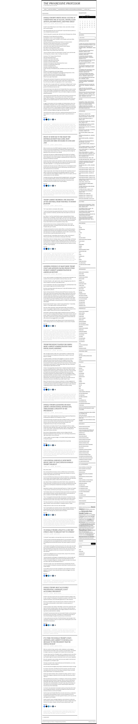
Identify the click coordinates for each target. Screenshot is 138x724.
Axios (80, 364)
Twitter (61, 524)
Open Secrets (81, 447)
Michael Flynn (73, 126)
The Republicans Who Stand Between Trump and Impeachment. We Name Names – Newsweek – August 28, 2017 (87, 70)
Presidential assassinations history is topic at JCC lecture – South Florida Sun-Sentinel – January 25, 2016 (86, 162)
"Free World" (60, 629)
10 (82, 23)
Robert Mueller (51, 397)
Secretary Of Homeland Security (65, 523)
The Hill (80, 398)
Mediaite (80, 246)
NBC (80, 252)
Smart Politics (81, 389)
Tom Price (59, 129)
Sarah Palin (91, 531)
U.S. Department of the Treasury (84, 489)
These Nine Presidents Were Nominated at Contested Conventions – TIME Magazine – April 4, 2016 (86, 81)
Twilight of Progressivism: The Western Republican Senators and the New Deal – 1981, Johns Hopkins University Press (87, 107)
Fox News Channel (88, 514)
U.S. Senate (81, 493)
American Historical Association (84, 426)
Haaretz (80, 280)
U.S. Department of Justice (83, 486)
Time (80, 343)
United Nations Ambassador (64, 259)
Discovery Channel (82, 237)
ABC (79, 225)
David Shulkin (68, 253)
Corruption (64, 253)
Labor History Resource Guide (84, 441)
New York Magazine (82, 323)
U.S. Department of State (83, 488)
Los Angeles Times (82, 287)
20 (89, 25)
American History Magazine (84, 311)
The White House (82, 484)
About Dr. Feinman (52, 9)
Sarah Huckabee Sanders (59, 128)
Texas (94, 533)
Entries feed (81, 551)
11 (84, 23)
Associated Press (82, 229)
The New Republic (82, 338)
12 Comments (59, 273)
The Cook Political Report (83, 393)
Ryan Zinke (52, 128)
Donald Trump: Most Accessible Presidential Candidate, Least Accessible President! (56, 589)
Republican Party (68, 192)
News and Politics (47, 124)
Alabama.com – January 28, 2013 (84, 113)
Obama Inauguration (82, 500)
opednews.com (81, 256)
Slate (80, 388)
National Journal (82, 376)
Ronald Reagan (66, 256)
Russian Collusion (63, 397)
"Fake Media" (55, 629)
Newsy (80, 254)
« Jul (79, 32)
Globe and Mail (81, 278)
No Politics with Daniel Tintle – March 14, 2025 (87, 159)
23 (80, 27)
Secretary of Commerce (68, 335)
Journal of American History (84, 437)
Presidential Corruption (47, 396)
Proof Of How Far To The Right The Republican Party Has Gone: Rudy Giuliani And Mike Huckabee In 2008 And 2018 (59, 140)
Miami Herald (81, 288)
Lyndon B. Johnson (90, 520)
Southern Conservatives (63, 454)
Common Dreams (82, 366)
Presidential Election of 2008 (60, 192)
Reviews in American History (84, 452)
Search (93, 543)
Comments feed (82, 552)
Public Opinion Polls (88, 528)
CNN (80, 236)
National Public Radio (82, 251)
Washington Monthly (82, 348)
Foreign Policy (81, 316)
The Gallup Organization (83, 396)
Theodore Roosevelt (82, 534)
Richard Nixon (60, 256)
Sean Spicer (70, 128)
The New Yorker (82, 339)
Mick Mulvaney (46, 127)
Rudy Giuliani (48, 128)
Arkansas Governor (59, 190)
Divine (90, 721)
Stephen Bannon (46, 337)
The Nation (81, 336)
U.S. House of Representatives (84, 491)
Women (83, 538)
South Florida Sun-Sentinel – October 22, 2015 (87, 177)
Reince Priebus (57, 127)
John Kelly (63, 126)
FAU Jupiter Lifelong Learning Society (85, 355)
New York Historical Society (84, 446)
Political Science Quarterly (83, 328)
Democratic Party (86, 511)
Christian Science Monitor (83, 277)
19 (87, 25)
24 (82, 27)
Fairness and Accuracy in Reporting (85, 239)
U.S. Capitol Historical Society (84, 461)
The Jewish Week (82, 302)
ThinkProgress (81, 405)
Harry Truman (89, 517)
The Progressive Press (83, 401)
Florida (84, 514)
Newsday (80, 292)
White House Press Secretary (49, 194)
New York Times (82, 290)
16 (80, 25)
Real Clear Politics (82, 383)
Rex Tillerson (62, 127)
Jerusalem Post (81, 282)
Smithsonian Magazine (83, 331)
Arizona (54, 190)
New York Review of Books (83, 324)
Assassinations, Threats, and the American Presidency (70, 9)
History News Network (83, 415)
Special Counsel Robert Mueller (69, 336)
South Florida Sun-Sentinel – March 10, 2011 (86, 169)
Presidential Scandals (66, 396)
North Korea (56, 581)
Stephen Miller (52, 337)
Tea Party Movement (89, 533)
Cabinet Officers (65, 711)
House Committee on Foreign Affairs (85, 466)
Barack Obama (65, 190)
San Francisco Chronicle (83, 295)
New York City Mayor (50, 192)
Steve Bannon (48, 129)
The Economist (81, 334)
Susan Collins (70, 454)
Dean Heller (55, 451)
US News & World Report (83, 344)
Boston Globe (81, 273)
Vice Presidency (60, 582)
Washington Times (82, 305)
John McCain (55, 191)
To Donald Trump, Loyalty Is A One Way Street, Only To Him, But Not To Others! (59, 531)
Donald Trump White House (54, 125)
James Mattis (69, 254)
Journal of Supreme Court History (85, 439)
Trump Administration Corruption (67, 129)
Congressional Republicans (48, 451)
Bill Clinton (86, 509)
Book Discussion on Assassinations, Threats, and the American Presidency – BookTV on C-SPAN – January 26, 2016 (87, 205)
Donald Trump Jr (46, 125)
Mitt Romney (82, 522)
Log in (80, 549)
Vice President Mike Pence (60, 131)
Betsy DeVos (67, 124)
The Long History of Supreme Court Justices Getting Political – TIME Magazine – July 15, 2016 (86, 66)
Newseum (80, 478)
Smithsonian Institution (83, 483)
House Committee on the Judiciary (85, 468)
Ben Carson (62, 124)
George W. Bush (57, 254)
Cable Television (65, 629)
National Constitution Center (84, 442)
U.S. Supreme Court (82, 494)
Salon (80, 386)
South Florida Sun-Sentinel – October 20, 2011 (87, 175)
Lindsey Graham (57, 452)
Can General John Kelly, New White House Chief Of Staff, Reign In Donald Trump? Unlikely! (58, 462)
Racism (71, 334)
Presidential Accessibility (69, 631)
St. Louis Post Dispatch (83, 298)
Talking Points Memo (82, 261)
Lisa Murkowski (63, 452)
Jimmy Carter (84, 519)
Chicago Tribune (82, 275)
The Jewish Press (82, 300)
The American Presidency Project (85, 454)
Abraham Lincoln (82, 507)
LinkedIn (80, 357)
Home (45, 9)
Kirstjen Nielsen (67, 126)
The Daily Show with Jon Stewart (84, 264)
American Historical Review (83, 428)
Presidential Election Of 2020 (84, 526)
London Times (81, 285)
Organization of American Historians (85, 449)
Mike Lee (73, 452)
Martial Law (55, 712)
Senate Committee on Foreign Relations (86, 479)
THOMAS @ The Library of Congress (85, 459)
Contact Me (86, 9)
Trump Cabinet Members (53, 582)
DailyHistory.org (81, 432)
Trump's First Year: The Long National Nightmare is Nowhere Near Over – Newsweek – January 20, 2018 (87, 89)
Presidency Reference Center (84, 451)
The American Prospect (83, 333)
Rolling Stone (81, 329)
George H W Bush (87, 516)
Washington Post (82, 303)
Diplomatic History (82, 434)
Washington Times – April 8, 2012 (85, 193)
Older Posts (45, 717)
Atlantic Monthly (82, 312)
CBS (79, 234)
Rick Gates (48, 335)
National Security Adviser (71, 255)
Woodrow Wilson (87, 538)
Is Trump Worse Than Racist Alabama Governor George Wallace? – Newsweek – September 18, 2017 (86, 57)
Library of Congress (82, 470)
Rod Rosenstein (57, 397)
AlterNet (80, 227)
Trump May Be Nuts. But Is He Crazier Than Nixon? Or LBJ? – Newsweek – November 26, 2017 (87, 85)
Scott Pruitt (66, 128)
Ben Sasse (65, 449)
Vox (79, 266)
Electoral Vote (81, 369)
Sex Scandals (61, 336)
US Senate (73, 193)
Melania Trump (69, 332)
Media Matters (81, 244)
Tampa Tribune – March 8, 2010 (84, 181)
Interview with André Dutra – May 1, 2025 (86, 157)
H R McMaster (71, 125)
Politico (80, 378)
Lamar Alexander (51, 452)
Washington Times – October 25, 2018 (85, 196)
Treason (62, 337)
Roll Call (80, 384)
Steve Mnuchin (46, 259)
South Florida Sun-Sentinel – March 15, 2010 (86, 171)
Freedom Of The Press (52, 631)
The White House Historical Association (86, 457)
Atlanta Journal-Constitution (84, 271)
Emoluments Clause (53, 331)
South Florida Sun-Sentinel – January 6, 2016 (86, 167)
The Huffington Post (82, 400)
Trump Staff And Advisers (48, 338)
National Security (64, 712)
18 (84, 25)
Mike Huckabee (69, 191)
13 (89, 23)
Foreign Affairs (81, 314)
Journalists (58, 631)
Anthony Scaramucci (56, 124)
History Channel (81, 241)
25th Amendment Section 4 (57, 580)
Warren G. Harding (72, 259)
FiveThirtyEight (81, 373)
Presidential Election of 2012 (87, 524)
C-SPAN (80, 232)
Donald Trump (72, 124)
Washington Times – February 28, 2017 (86, 195)
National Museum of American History (85, 476)
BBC (79, 231)
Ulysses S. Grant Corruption (51, 131)
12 (87, 23)
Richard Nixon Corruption (69, 127)
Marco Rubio (69, 452)
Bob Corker (70, 449)
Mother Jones (81, 319)
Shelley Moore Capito (55, 454)
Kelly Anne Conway (63, 332)
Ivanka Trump (48, 126)
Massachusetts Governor (62, 191)
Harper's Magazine (82, 318)
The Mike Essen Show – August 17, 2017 (86, 189)
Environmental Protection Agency (63, 331)
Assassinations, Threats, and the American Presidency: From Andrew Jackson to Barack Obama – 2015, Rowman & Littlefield (86, 103)
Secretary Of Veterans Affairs (70, 258)
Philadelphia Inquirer (82, 293)
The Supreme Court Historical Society (85, 456)
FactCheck (81, 371)
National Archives (82, 472)
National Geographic (82, 321)
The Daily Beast (81, 394)
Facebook (80, 353)
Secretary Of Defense (60, 258)
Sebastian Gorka (51, 398)
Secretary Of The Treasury (53, 336)
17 (82, 25)
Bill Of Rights (69, 519)
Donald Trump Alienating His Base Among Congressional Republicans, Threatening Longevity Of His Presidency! (58, 408)
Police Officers (53, 521)
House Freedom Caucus (67, 451)
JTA (79, 242)
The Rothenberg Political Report (84, 403)
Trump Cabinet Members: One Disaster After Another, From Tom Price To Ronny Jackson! (60, 202)
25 (84, 27)
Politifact (80, 381)
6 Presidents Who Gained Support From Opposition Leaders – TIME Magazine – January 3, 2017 (87, 47)
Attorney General (63, 519)
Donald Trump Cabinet (50, 254)
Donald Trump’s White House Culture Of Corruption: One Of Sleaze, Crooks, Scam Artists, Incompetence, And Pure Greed (59, 20)
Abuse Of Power (55, 330)
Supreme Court (81, 533)
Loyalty (47, 581)
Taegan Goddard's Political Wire (84, 391)
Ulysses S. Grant (56, 259)
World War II (92, 538)
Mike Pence (51, 581)
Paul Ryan (45, 453)
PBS (79, 257)
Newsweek (81, 326)
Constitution (50, 520)
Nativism (54, 334)
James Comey (56, 395)
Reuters (80, 259)
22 (94, 25)
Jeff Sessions (58, 126)
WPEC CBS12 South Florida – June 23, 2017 (86, 198)
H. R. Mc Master (63, 254)
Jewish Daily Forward (82, 283)
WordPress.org (81, 554)
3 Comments (60, 350)
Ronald (53, 23)
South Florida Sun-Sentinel (83, 297)
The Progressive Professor (62, 3)
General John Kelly (61, 520)
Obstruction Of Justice (60, 334)
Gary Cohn (66, 125)
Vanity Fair (81, 346)
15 (94, 23)
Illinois (45, 191)
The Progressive (82, 341)
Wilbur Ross (50, 132)
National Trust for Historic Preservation (86, 444)
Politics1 (80, 379)
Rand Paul (49, 453)
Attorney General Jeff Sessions (64, 330)
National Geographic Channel (84, 249)
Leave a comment (59, 23)
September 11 (68, 193)
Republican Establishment (61, 453)
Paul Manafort (51, 127)
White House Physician (57, 260)
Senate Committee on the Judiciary (85, 481)
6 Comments (57, 533)
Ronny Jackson (71, 256)
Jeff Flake (73, 451)
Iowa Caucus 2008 (49, 191)
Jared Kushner (53, 126)
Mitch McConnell (72, 395)
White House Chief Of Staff (48, 260)
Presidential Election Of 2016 (57, 396)
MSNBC (80, 247)
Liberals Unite (81, 374)
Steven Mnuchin (54, 129)
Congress (90, 509)
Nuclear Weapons (61, 581)
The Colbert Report (82, 262)
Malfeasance (53, 255)
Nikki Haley (45, 256)
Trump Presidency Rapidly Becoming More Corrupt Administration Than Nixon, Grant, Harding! (58, 346)
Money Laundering (49, 334)
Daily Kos (80, 368)
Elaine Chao (62, 125)
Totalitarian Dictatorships (53, 633)
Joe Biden (89, 519)
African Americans (88, 507)
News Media (63, 631)
